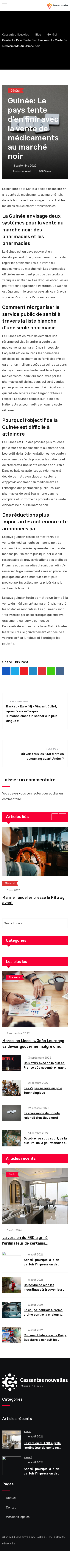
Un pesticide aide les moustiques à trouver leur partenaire (43, 1289)
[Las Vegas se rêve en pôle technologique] (11, 1088)
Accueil (11, 1498)
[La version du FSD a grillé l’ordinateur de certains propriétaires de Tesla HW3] (35, 1196)
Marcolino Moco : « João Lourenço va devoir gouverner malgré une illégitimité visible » (33, 1046)
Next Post (53, 748)
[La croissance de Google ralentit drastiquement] (11, 1113)
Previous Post (20, 701)
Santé (28, 1457)
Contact (12, 1507)
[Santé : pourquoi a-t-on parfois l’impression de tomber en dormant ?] (11, 1260)
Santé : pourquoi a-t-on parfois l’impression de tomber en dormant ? (41, 1264)
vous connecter (30, 793)
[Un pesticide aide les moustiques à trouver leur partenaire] (11, 1285)
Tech (27, 1431)
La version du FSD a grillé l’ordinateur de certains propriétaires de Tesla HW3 (26, 1243)
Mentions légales (17, 1517)
